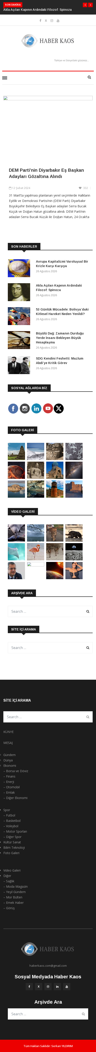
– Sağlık (8, 881)
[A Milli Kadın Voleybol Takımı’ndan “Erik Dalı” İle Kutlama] (35, 565)
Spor (6, 810)
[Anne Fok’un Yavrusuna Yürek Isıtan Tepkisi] (16, 540)
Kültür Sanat (12, 842)
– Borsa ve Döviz (15, 771)
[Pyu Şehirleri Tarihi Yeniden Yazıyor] (16, 459)
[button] (85, 5)
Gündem (9, 755)
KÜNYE (8, 732)
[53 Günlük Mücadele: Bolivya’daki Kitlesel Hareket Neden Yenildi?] (20, 317)
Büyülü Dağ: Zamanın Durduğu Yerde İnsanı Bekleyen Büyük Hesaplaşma (60, 338)
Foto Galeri (11, 853)
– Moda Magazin (15, 886)
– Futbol (9, 815)
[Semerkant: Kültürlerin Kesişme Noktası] (54, 478)
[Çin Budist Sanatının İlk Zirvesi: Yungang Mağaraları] (35, 478)
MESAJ (8, 743)
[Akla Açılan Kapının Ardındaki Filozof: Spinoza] (20, 293)
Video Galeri (12, 870)
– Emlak (9, 792)
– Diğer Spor (12, 837)
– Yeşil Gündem (14, 892)
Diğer (7, 876)
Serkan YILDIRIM (62, 1046)
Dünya (8, 760)
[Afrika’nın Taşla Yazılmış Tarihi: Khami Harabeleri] (54, 459)
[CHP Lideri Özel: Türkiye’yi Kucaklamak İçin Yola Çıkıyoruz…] (16, 578)
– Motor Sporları (15, 831)
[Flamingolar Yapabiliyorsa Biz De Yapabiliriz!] (35, 559)
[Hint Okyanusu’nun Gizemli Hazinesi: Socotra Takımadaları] (35, 459)
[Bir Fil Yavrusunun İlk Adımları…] (74, 540)
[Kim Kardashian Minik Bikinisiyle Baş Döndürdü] (74, 578)
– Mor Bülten (12, 897)
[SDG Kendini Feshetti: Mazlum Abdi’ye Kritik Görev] (20, 366)
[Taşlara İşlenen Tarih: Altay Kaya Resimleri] (74, 459)
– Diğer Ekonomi (15, 798)
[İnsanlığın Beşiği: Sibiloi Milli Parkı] (16, 496)
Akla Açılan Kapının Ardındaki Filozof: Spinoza (37, 9)
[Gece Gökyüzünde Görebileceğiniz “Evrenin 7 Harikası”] (74, 478)
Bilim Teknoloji (14, 847)
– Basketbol (12, 820)
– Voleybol (10, 826)
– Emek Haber (13, 902)
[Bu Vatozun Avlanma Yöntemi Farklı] (16, 559)
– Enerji (8, 782)
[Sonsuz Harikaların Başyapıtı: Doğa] (35, 540)
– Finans (9, 776)
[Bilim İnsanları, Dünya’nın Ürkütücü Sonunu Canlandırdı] (54, 578)
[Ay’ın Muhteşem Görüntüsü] (74, 559)
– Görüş (9, 908)
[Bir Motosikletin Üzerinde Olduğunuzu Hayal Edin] (54, 540)
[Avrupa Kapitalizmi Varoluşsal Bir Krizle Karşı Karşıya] (20, 269)
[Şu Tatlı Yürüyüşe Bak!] (54, 559)
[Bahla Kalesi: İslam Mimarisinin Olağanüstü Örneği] (74, 496)
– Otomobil (11, 787)
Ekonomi (9, 765)
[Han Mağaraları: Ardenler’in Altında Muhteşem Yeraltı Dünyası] (35, 496)
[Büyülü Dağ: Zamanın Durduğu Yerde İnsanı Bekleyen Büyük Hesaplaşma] (20, 341)
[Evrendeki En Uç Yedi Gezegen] (16, 478)
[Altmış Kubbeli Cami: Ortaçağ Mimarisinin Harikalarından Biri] (54, 496)
